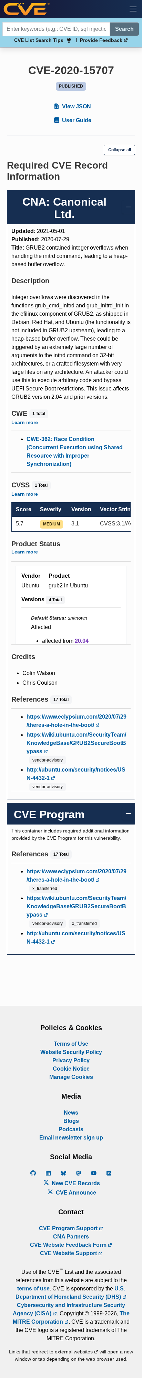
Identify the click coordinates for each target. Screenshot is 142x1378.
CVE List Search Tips (38, 40)
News (71, 1113)
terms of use (33, 1288)
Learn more (24, 422)
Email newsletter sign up (71, 1138)
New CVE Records (75, 1183)
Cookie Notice (71, 1069)
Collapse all (119, 149)
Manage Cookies (71, 1077)
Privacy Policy (71, 1060)
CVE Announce (75, 1193)
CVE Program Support (69, 1228)
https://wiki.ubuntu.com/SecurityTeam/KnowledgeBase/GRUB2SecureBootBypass (76, 743)
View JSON (76, 106)
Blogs (71, 1121)
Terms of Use (71, 1044)
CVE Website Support (69, 1253)
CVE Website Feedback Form (69, 1245)
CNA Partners (71, 1237)
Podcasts (71, 1129)
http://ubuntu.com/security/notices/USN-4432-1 (76, 774)
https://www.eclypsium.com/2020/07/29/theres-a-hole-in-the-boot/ (76, 721)
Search (124, 29)
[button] (133, 9)
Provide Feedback (102, 40)
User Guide (76, 120)
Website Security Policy (71, 1052)
